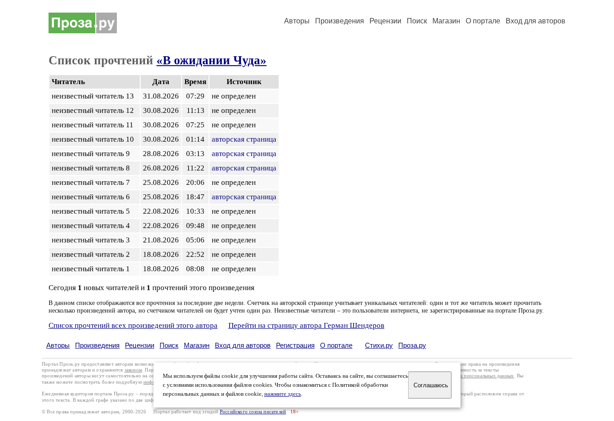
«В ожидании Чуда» (211, 60)
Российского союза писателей (253, 411)
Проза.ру (412, 345)
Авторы (297, 21)
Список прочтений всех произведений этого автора (133, 325)
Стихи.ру (379, 345)
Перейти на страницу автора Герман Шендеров (306, 325)
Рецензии (385, 21)
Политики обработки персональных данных (465, 375)
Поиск (417, 21)
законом (133, 369)
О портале (336, 345)
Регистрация (295, 345)
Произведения (339, 21)
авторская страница (244, 139)
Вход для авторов (535, 21)
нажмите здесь (282, 394)
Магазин (446, 21)
